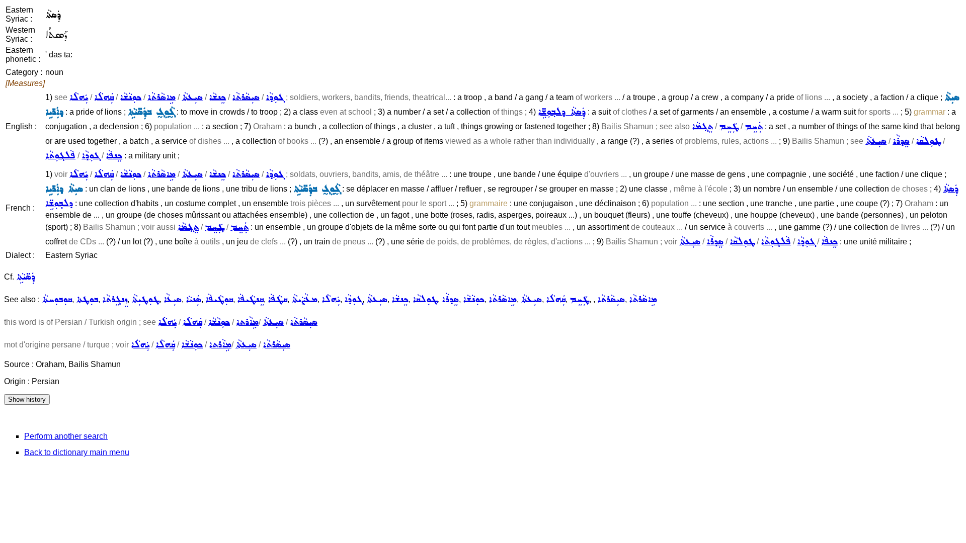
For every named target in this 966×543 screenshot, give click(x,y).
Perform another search (66, 436)
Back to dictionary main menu (76, 452)
